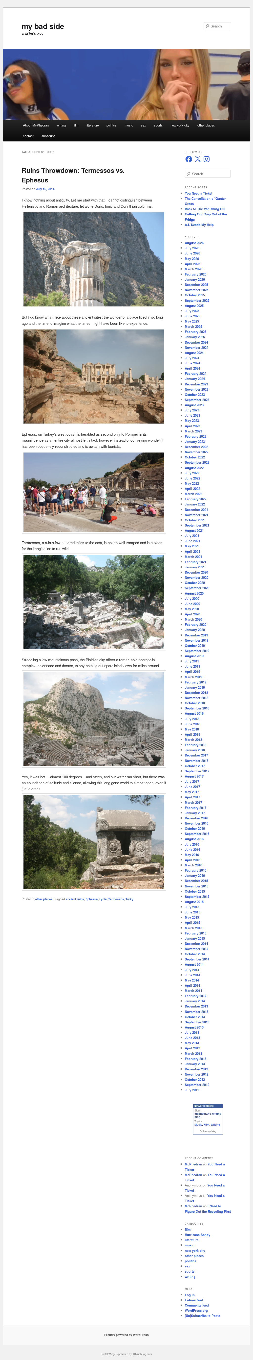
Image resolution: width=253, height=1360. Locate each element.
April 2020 (192, 614)
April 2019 (192, 671)
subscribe (48, 135)
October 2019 (195, 645)
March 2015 (193, 928)
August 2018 (194, 713)
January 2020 (195, 629)
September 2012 (197, 1084)
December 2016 (196, 818)
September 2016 (197, 833)
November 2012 (196, 1074)
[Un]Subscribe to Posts (202, 1315)
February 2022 (195, 499)
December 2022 (196, 446)
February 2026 (195, 274)
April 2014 (192, 985)
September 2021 (197, 525)
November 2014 (196, 948)
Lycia (103, 899)
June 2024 (192, 363)
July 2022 (192, 473)
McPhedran (193, 1164)
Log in (190, 1294)
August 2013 (194, 1027)
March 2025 (193, 326)
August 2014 (194, 964)
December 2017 (196, 755)
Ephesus (91, 899)
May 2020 (192, 608)
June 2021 (192, 540)
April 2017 (192, 797)
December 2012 (196, 1069)
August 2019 (194, 656)
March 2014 (193, 990)
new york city (180, 125)
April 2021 (192, 551)
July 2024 (192, 357)
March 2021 (193, 556)
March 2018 (193, 739)
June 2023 (192, 415)
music (129, 125)
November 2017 (196, 760)
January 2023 (195, 441)
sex (143, 125)
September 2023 (197, 399)
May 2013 (192, 1042)
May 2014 (192, 980)
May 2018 (192, 729)
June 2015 (192, 912)
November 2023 (196, 389)
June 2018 (192, 724)
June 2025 (192, 316)
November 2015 (196, 886)
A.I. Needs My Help (199, 224)
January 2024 (195, 378)
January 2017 (195, 812)
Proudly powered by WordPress (126, 1335)
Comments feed (197, 1305)
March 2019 (193, 677)
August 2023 (194, 405)
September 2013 (197, 1022)
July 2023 (192, 410)
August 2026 (194, 242)
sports (158, 125)
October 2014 (195, 954)
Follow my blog (208, 1131)
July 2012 (192, 1089)
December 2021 (196, 509)
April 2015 (192, 922)
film (76, 125)
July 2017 (192, 781)
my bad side (43, 26)
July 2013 (192, 1032)
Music (198, 1124)
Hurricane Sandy (197, 1234)
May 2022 (192, 483)
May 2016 (192, 854)
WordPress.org (196, 1310)
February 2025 (195, 331)
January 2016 (195, 875)
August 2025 (194, 305)
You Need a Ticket (198, 193)
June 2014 (192, 975)
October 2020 (195, 582)
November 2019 (196, 640)
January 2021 (195, 567)
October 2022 (195, 457)
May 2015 (192, 917)
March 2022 (193, 493)
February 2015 (195, 933)
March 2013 (193, 1053)
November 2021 (196, 514)
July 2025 (192, 310)
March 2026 (193, 269)
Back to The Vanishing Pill (205, 208)
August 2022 (194, 467)
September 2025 (197, 300)
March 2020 (193, 619)
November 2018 (196, 697)
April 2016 (192, 859)
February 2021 (195, 561)
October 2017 (195, 765)
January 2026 (195, 279)
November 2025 (196, 289)
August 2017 (194, 776)
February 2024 (195, 373)
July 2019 (192, 661)
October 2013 (195, 1016)
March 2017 (193, 802)
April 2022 (192, 488)
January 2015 (195, 938)
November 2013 (196, 1011)
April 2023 (192, 426)
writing (61, 125)
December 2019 (196, 635)
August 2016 (194, 838)
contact (28, 135)
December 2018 (196, 692)
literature (92, 125)
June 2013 (192, 1037)
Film (206, 1124)
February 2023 (195, 436)
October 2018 (195, 703)
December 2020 (196, 572)
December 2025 (196, 284)
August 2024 (194, 352)
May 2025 (192, 321)
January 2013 (195, 1063)
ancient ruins (75, 899)
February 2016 (195, 870)
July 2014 (192, 969)
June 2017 (192, 786)
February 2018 (195, 744)
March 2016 (193, 865)
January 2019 (195, 687)
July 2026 (192, 248)
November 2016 (196, 823)
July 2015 (192, 907)
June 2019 (192, 666)
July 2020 (192, 598)
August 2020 (194, 593)
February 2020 (195, 624)
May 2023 (192, 420)
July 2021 (192, 535)
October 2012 (195, 1079)
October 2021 (195, 520)
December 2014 (196, 943)
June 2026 (192, 253)
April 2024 (192, 368)
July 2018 (192, 718)
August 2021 (194, 530)
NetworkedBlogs (204, 1105)
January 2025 (195, 336)
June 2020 (192, 603)
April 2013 (192, 1048)
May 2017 (192, 791)
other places (206, 125)
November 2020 (196, 577)
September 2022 (197, 462)
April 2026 (192, 263)
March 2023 (193, 431)
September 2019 (197, 650)
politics (111, 125)
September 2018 (197, 708)
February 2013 (195, 1058)
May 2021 (192, 546)
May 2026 (192, 258)
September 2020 (197, 587)
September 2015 (197, 896)
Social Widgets (109, 1354)
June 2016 (192, 849)
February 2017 (195, 807)
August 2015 (194, 901)
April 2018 (192, 734)
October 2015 (195, 891)
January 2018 (195, 750)
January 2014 (195, 1001)
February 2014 (195, 995)
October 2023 (195, 394)
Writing (215, 1124)
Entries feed (194, 1300)
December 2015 (196, 880)
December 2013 (196, 1006)
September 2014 (197, 959)
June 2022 (192, 478)
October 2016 (195, 828)
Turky (129, 899)
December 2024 (196, 342)
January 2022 (195, 504)
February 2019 (195, 682)
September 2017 (197, 771)
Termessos (116, 899)
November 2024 (196, 347)
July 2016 (192, 844)
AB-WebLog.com (142, 1354)
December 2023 (196, 384)
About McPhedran (36, 125)
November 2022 (196, 452)
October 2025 (195, 295)
